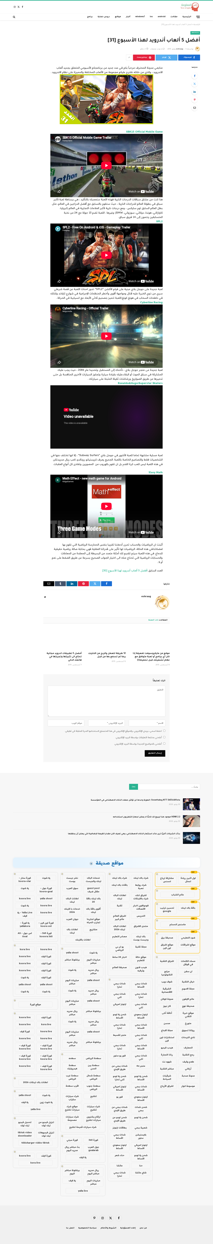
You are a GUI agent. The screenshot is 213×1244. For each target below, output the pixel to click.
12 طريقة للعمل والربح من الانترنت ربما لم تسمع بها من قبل (107, 655)
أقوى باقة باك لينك (93, 910)
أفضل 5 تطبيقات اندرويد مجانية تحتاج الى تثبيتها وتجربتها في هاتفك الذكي (64, 657)
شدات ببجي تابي (120, 995)
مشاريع (93, 929)
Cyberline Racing (151, 302)
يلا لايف (82, 1157)
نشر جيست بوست (72, 879)
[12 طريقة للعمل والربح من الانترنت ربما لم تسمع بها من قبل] (106, 638)
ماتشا (120, 1165)
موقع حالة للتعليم (141, 959)
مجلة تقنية (141, 946)
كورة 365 (93, 1140)
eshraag (179, 49)
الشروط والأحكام (108, 1228)
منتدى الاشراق (141, 926)
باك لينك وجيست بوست (140, 938)
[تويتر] (194, 84)
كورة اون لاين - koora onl (46, 924)
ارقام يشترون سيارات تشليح (93, 1118)
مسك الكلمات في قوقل (188, 963)
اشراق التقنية (167, 961)
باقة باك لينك (188, 907)
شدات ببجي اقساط (141, 985)
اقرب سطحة (72, 1085)
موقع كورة (35, 1004)
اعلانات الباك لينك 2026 (119, 928)
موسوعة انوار (188, 1086)
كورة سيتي (72, 1140)
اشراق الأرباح (166, 1086)
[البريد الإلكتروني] (194, 108)
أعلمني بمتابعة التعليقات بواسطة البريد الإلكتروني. (138, 737)
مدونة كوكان (167, 999)
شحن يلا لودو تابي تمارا (119, 1078)
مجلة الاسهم (188, 988)
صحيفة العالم (119, 967)
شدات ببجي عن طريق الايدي (119, 1067)
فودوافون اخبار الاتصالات (141, 907)
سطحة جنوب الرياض (93, 1087)
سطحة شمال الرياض (93, 1077)
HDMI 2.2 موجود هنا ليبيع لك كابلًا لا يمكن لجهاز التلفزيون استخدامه (146, 817)
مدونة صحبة (188, 1075)
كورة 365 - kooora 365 (46, 935)
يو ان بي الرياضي (119, 948)
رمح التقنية (188, 1054)
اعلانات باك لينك (72, 931)
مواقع (118, 17)
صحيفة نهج (188, 1006)
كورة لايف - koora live (46, 1047)
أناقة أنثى (167, 1013)
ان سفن (188, 971)
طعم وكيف (188, 1061)
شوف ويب (166, 981)
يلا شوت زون (46, 1102)
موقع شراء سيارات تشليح (72, 1108)
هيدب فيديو (167, 1047)
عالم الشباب (177, 894)
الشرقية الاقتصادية (167, 990)
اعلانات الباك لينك (119, 897)
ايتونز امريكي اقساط (119, 1088)
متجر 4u (140, 1065)
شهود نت (167, 1061)
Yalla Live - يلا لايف (24, 914)
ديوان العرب (72, 919)
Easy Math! (156, 472)
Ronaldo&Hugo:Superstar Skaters (140, 383)
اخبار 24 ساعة (119, 957)
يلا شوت (93, 952)
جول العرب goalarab (93, 1149)
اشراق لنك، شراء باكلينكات (140, 897)
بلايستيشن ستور (140, 1136)
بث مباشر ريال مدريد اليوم (72, 1149)
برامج (90, 17)
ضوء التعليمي (188, 937)
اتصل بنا (70, 1228)
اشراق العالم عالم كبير (119, 917)
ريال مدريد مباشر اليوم (93, 1172)
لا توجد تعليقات (156, 49)
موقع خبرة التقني (188, 1015)
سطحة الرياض (93, 1058)
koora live (25, 898)
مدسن (167, 1023)
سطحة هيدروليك (72, 1067)
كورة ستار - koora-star (25, 879)
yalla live (83, 1190)
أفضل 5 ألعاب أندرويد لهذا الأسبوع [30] (124, 570)
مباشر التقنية (167, 1068)
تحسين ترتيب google (167, 909)
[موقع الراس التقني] (189, 7)
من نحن (143, 1228)
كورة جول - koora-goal (46, 890)
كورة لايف (46, 956)
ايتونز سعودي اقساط (141, 1016)
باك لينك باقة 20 (93, 900)
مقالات (173, 17)
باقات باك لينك (120, 885)
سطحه (72, 1058)
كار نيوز (167, 1006)
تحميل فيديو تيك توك (24, 1124)
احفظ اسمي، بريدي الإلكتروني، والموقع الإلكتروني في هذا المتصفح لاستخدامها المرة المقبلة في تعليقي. (113, 731)
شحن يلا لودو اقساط (119, 1016)
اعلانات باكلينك (82, 939)
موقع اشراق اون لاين (167, 946)
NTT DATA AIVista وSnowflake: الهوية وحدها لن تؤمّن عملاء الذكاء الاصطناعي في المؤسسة (135, 800)
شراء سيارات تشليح (93, 1108)
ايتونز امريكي (119, 1004)
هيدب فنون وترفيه (141, 969)
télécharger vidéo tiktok (35, 1142)
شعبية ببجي (141, 1127)
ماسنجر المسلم (177, 924)
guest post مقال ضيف (93, 890)
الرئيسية (186, 17)
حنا (141, 1165)
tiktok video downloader (25, 1134)
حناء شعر (119, 1155)
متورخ (188, 1023)
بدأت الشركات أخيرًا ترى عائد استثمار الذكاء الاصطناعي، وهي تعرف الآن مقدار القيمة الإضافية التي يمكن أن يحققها (124, 834)
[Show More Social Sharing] (129, 58)
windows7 (140, 17)
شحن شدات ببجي (141, 1109)
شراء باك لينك (140, 877)
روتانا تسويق (188, 1030)
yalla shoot (72, 952)
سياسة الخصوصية (87, 1228)
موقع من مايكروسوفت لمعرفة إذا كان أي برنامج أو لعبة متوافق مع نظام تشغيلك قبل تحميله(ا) (151, 657)
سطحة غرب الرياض (72, 1077)
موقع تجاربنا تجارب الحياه (93, 921)
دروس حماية (104, 17)
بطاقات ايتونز (120, 1127)
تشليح (93, 1096)
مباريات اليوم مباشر (93, 961)
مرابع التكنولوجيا (166, 973)
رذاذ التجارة (167, 1054)
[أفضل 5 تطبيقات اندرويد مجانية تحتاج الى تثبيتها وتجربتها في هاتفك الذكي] (62, 638)
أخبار (128, 17)
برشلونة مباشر (72, 959)
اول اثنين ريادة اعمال (188, 880)
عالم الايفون (188, 999)
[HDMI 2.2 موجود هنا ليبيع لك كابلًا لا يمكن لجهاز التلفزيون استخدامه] (191, 821)
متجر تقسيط (119, 1035)
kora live (25, 949)
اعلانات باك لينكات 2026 (35, 1082)
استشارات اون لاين (167, 1039)
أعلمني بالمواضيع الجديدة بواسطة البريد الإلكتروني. (138, 743)
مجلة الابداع (167, 1030)
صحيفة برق (167, 937)
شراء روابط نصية (140, 887)
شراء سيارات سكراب (72, 1098)
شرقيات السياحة (167, 1077)
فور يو (119, 1096)
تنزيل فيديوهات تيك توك (46, 1134)
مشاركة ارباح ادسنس (167, 880)
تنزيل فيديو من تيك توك (46, 1124)
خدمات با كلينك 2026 (72, 910)
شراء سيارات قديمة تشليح (82, 1127)
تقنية (119, 905)
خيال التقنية (188, 981)
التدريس (141, 915)
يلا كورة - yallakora (25, 924)
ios (151, 17)
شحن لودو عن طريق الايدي (119, 1119)
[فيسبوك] (194, 76)
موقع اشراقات (188, 944)
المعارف (188, 1047)
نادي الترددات (188, 1037)
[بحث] (14, 16)
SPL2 (159, 221)
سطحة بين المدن (93, 1067)
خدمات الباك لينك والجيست (93, 879)
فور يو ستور (119, 1055)
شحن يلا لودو (141, 1117)
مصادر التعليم (119, 936)
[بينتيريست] (194, 100)
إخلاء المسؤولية (128, 1228)
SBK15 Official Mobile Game (144, 131)
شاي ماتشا (140, 1172)
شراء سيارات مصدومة (72, 1118)
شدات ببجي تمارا (120, 985)
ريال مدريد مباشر (93, 972)
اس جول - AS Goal (25, 935)
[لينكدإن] (194, 92)
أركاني (188, 1068)
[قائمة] (198, 17)
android (161, 17)
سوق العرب (72, 888)
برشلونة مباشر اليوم (72, 1172)
